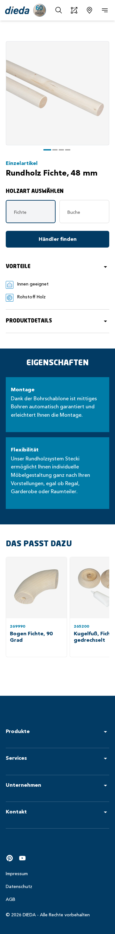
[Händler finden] (89, 10)
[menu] (104, 10)
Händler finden (58, 239)
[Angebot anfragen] (74, 10)
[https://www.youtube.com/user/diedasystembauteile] (22, 858)
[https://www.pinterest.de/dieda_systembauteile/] (9, 858)
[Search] (58, 10)
